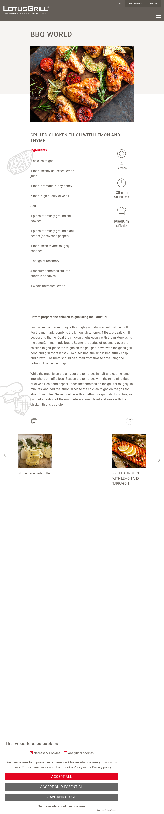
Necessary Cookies (47, 753)
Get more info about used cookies (61, 806)
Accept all (61, 777)
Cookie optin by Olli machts (107, 810)
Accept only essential (61, 787)
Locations (135, 3)
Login (153, 3)
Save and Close (61, 797)
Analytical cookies (81, 753)
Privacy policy (102, 767)
